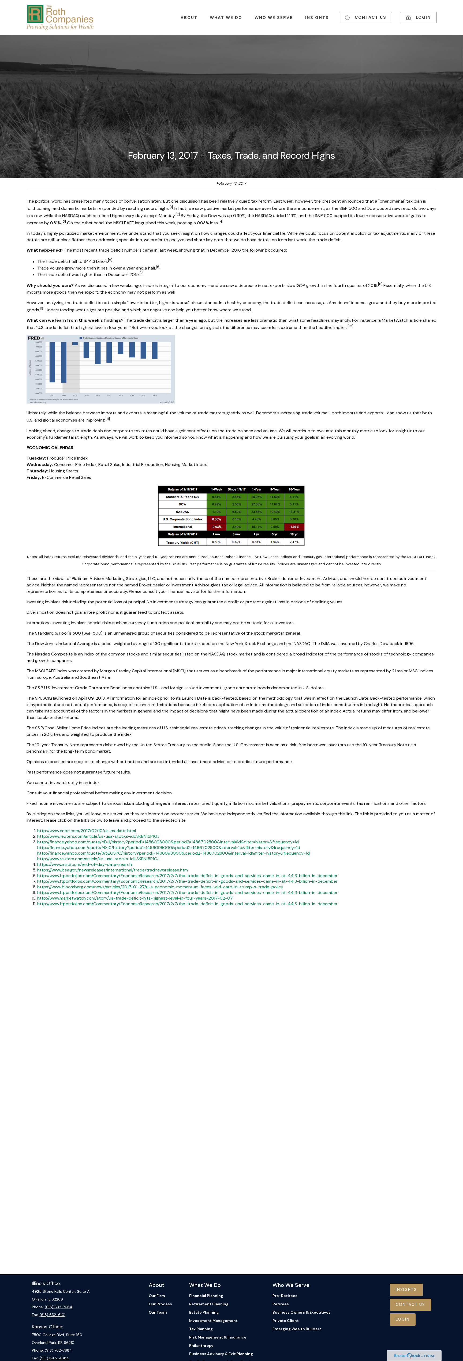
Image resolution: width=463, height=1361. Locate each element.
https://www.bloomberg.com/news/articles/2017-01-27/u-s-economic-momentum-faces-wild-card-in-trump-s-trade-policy (160, 887)
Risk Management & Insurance (218, 1337)
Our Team (158, 1312)
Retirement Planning (209, 1304)
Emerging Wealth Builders (297, 1328)
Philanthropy (201, 1345)
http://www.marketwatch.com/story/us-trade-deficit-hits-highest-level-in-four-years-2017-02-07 (135, 898)
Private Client (285, 1320)
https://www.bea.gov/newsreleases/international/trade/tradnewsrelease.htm (112, 870)
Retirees (280, 1304)
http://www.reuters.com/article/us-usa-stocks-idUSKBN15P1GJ (98, 836)
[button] (189, 17)
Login (403, 1319)
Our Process (160, 1304)
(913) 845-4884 (54, 1358)
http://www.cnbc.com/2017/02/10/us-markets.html (86, 830)
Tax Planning (201, 1328)
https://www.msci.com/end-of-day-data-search (84, 864)
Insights (406, 1289)
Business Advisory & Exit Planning (221, 1353)
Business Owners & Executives (301, 1312)
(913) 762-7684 (58, 1350)
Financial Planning (206, 1295)
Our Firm (157, 1295)
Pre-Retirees (284, 1295)
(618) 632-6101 (52, 1314)
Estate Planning (204, 1312)
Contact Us (410, 1304)
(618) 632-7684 (58, 1307)
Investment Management (213, 1320)
